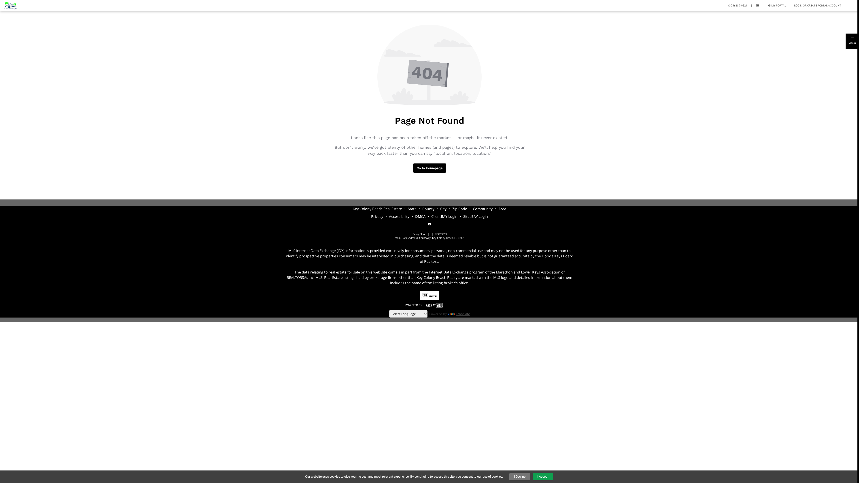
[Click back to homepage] (8, 5)
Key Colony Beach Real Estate (377, 208)
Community (483, 208)
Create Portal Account (824, 5)
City (443, 208)
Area (502, 208)
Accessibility (399, 216)
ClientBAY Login (444, 216)
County (428, 208)
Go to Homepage (429, 168)
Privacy (377, 216)
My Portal (778, 5)
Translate (463, 314)
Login (798, 5)
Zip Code (459, 208)
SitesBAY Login (475, 216)
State (412, 208)
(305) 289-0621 (737, 5)
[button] (852, 41)
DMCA (420, 216)
